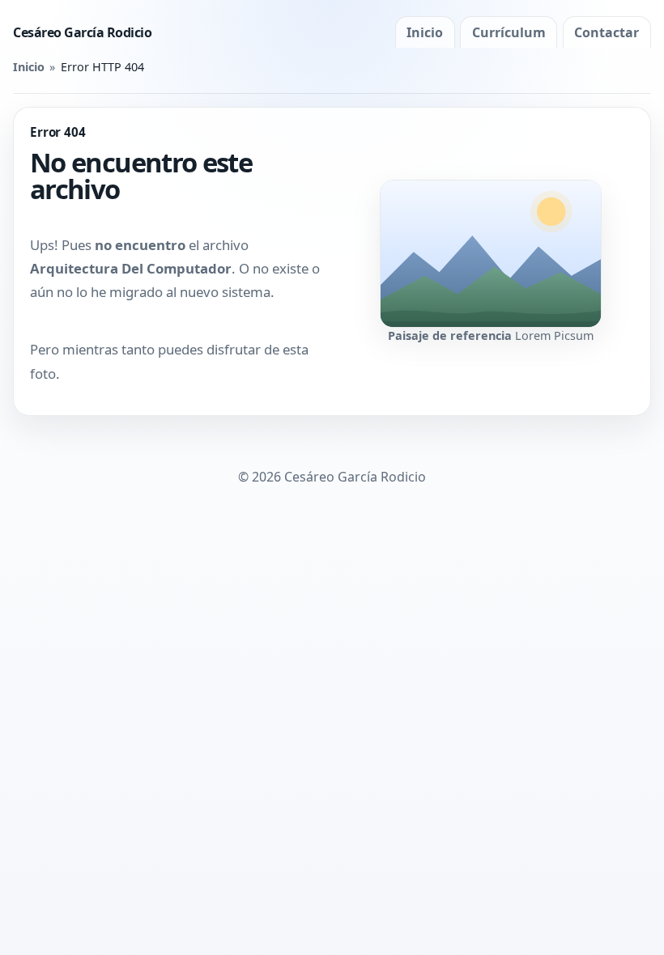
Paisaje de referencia (450, 335)
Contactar (606, 32)
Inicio (424, 32)
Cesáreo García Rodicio (82, 32)
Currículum (509, 32)
